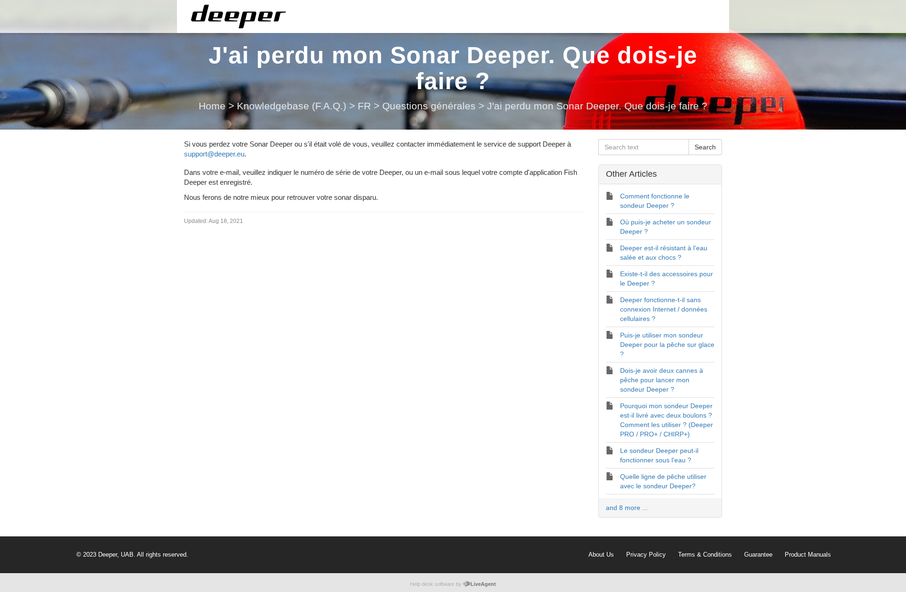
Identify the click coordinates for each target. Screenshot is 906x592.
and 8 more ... (627, 507)
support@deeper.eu (214, 154)
